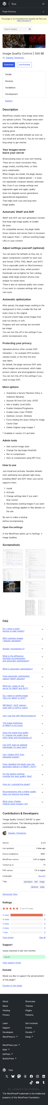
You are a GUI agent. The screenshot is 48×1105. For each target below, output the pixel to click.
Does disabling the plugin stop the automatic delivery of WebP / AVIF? (19, 765)
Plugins (28, 1010)
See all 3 (41, 876)
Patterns (29, 1015)
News (5, 1006)
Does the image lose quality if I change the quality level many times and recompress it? (17, 735)
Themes (29, 1006)
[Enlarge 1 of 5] (19, 552)
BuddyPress (10, 1058)
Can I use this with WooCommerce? (19, 716)
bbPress (8, 1054)
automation (28, 882)
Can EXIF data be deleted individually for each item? (15, 746)
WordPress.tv (10, 1036)
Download (8, 65)
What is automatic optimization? (18, 669)
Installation (10, 87)
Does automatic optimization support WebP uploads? (16, 677)
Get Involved (31, 1023)
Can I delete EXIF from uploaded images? (13, 755)
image (42, 882)
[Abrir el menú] (44, 4)
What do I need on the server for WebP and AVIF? (15, 687)
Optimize (34, 887)
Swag (29, 1036)
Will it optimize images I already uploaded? (13, 639)
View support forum (12, 962)
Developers (8, 1032)
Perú (11, 1070)
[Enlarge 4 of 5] (42, 584)
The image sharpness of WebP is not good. (13, 724)
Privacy (6, 1015)
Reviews (9, 81)
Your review (8, 937)
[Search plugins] (29, 29)
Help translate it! (24, 20)
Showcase (30, 1001)
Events (28, 1027)
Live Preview (24, 65)
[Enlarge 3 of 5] (42, 552)
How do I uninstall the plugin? (16, 784)
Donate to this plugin (12, 985)
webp (42, 887)
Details (8, 74)
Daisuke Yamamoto (15, 57)
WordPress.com (11, 1045)
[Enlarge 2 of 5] (19, 572)
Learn (5, 1023)
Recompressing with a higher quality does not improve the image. (19, 792)
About (5, 1001)
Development (11, 94)
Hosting (6, 1010)
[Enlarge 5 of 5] (42, 603)
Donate (30, 1032)
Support (9, 101)
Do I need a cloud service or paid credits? (13, 629)
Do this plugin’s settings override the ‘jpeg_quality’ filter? (17, 775)
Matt (6, 1049)
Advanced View (10, 894)
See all (42, 937)
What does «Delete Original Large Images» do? (15, 802)
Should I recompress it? (14, 649)
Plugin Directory (9, 11)
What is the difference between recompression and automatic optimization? (16, 658)
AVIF (36, 882)
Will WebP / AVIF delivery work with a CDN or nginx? (15, 706)
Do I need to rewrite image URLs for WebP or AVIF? (15, 696)
